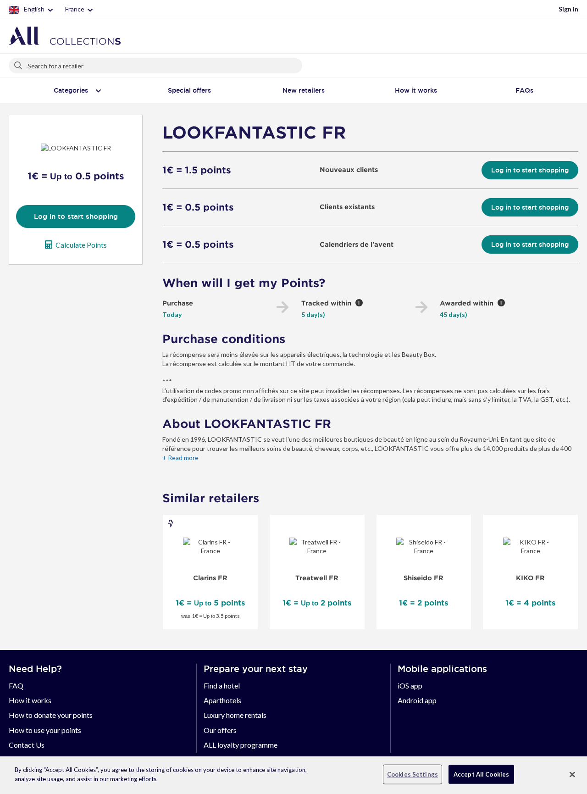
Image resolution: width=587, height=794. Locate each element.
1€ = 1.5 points (196, 170)
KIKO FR (530, 578)
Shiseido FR (423, 578)
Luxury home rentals (235, 715)
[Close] (572, 774)
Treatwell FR (316, 578)
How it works (30, 700)
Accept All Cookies (481, 774)
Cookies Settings (412, 774)
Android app (417, 700)
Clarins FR (210, 578)
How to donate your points (51, 715)
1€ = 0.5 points (198, 207)
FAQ (16, 685)
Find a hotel (222, 685)
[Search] (18, 64)
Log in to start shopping (76, 216)
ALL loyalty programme (240, 744)
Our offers (220, 730)
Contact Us (26, 744)
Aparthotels (222, 700)
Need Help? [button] (35, 669)
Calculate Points (81, 244)
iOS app (410, 685)
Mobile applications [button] (442, 669)
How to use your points (45, 730)
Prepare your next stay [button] (256, 669)
